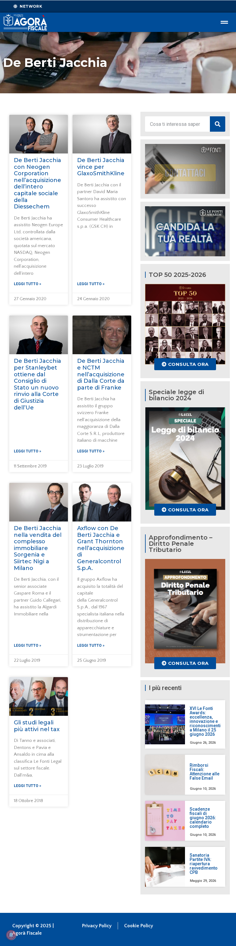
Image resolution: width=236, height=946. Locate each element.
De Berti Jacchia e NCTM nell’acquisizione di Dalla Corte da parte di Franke (100, 374)
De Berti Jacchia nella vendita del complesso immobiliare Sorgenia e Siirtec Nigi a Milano (37, 548)
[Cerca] (217, 124)
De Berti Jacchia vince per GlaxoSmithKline (100, 167)
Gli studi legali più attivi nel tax (37, 726)
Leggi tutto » (27, 284)
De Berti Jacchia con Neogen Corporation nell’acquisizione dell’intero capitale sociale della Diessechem (37, 183)
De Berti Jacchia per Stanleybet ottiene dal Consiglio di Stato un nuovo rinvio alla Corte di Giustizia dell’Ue (37, 384)
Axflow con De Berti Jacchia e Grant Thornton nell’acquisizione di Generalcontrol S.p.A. (100, 548)
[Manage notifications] (11, 935)
